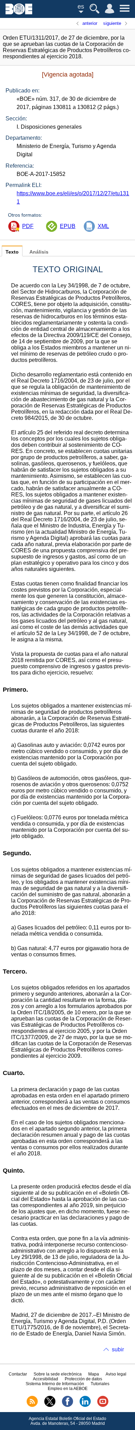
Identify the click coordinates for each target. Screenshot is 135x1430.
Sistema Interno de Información (55, 1383)
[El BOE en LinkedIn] (85, 1405)
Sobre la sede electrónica (58, 1374)
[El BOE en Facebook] (67, 1405)
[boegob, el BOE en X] (49, 1405)
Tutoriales (100, 1383)
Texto (12, 252)
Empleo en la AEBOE (68, 1388)
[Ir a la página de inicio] (19, 13)
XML (103, 226)
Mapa (93, 1374)
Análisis (38, 252)
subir (118, 1349)
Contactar (18, 1374)
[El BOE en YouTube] (102, 1405)
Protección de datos (83, 1379)
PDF (28, 226)
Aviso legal (116, 1374)
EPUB (67, 226)
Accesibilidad (45, 1379)
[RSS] (32, 1405)
